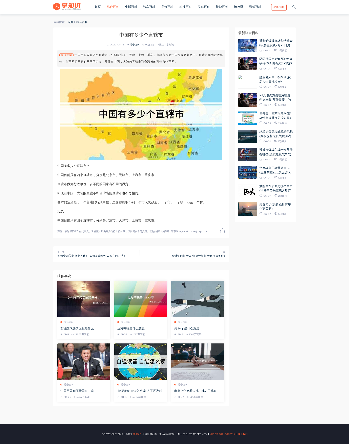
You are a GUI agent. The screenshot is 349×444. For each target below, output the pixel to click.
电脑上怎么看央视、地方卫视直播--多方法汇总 (197, 391)
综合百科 (113, 6)
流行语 (238, 6)
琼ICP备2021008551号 (223, 434)
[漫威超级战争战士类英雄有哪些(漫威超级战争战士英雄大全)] (247, 154)
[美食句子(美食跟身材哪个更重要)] (247, 209)
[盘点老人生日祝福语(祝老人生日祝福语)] (247, 81)
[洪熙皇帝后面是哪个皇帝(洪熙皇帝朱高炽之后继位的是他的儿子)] (247, 190)
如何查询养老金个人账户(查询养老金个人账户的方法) (91, 256)
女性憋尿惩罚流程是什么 (77, 328)
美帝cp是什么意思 (186, 328)
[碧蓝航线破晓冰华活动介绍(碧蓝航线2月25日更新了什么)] (247, 45)
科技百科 (186, 6)
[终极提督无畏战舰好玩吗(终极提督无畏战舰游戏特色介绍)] (247, 136)
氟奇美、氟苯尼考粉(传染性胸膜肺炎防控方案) (275, 116)
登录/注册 (278, 7)
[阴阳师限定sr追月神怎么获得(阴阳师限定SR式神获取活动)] (247, 63)
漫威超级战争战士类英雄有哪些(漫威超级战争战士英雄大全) (276, 152)
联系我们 (243, 434)
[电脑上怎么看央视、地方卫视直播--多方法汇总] (197, 361)
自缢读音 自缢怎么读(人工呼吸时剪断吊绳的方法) (139, 391)
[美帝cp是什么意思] (197, 299)
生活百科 (131, 6)
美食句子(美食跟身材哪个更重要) (275, 206)
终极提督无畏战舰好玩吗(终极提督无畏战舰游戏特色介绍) (276, 134)
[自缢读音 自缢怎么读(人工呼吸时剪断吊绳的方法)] (140, 361)
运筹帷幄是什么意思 (131, 328)
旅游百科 (222, 6)
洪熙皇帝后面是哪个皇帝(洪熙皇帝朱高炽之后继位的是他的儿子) (276, 188)
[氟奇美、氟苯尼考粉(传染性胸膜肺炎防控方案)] (247, 118)
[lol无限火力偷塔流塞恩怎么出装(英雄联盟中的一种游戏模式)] (247, 100)
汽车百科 (149, 6)
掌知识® (137, 434)
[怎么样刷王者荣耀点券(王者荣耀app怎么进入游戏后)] (247, 172)
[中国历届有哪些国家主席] (83, 361)
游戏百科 (255, 6)
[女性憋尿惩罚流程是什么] (83, 299)
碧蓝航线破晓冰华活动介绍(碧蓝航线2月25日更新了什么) (276, 43)
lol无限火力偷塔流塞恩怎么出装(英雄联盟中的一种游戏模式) (275, 97)
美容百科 (204, 6)
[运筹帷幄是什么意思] (140, 299)
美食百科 (167, 6)
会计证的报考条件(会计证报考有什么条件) (198, 256)
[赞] (222, 231)
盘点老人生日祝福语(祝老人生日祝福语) (275, 79)
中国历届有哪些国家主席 (77, 391)
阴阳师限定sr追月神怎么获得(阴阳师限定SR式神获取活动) (275, 61)
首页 (98, 6)
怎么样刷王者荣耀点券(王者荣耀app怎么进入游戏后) (275, 170)
